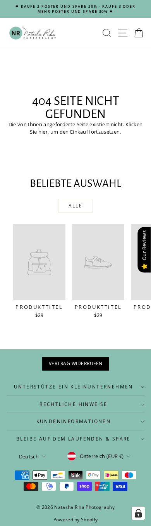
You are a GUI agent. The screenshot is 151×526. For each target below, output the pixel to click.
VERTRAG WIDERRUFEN (76, 363)
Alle (76, 205)
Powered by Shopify (75, 519)
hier (43, 131)
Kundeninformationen (73, 421)
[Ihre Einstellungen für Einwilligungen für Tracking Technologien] (138, 513)
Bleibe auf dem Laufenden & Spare (73, 438)
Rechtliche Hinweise (73, 404)
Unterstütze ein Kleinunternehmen (73, 386)
